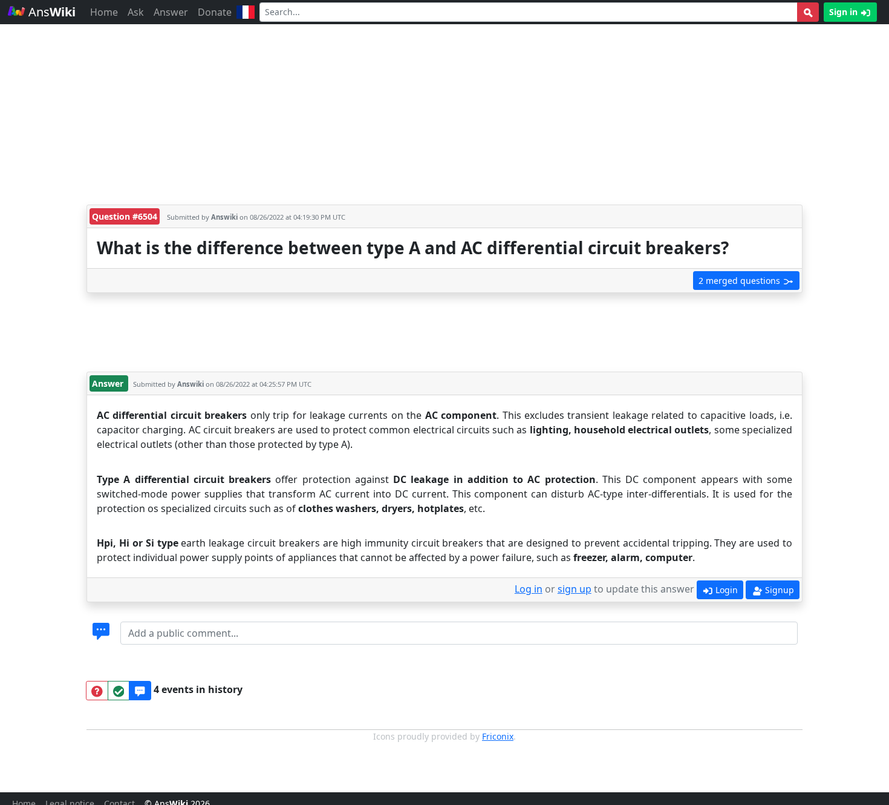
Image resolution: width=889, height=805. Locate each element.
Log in (528, 589)
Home (104, 12)
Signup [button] (778, 590)
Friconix (497, 736)
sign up (574, 589)
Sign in (844, 12)
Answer (171, 12)
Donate (215, 12)
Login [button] (725, 590)
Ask (136, 12)
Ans (50, 12)
